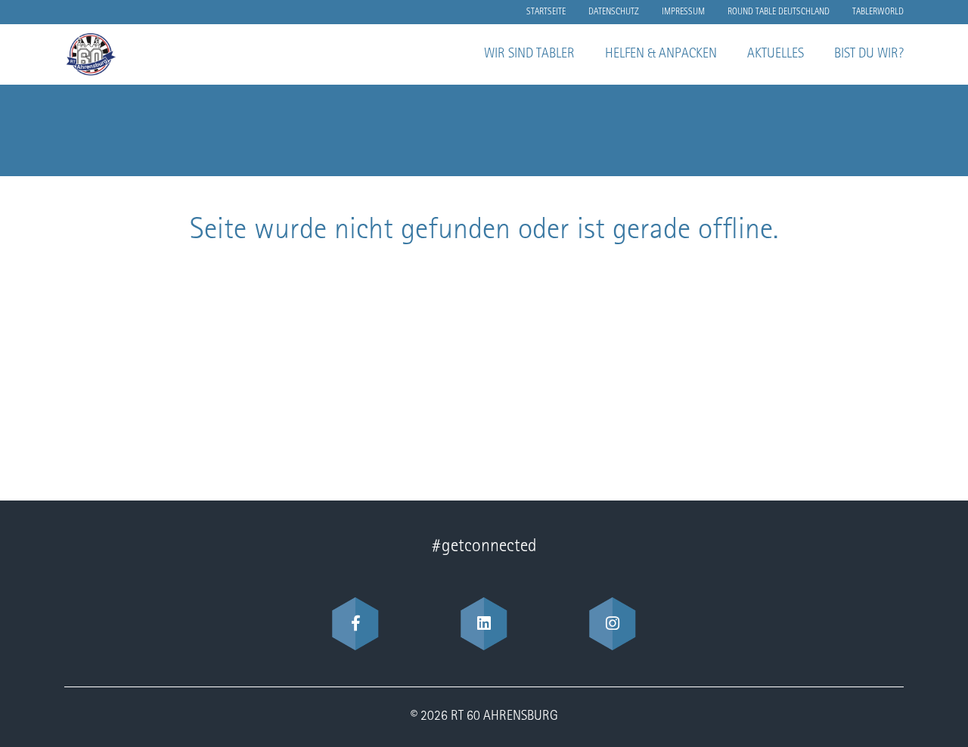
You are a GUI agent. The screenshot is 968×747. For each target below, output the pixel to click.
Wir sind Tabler (529, 54)
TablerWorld (878, 12)
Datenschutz (613, 12)
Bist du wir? (869, 54)
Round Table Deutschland (779, 12)
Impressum (683, 12)
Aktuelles (775, 54)
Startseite (546, 12)
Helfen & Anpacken (661, 54)
